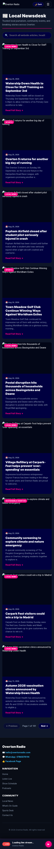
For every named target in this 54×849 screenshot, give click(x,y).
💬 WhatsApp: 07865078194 (15, 757)
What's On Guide (10, 806)
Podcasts (6, 788)
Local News (7, 801)
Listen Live (7, 779)
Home (5, 774)
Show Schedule (9, 783)
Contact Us (7, 815)
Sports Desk (8, 810)
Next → (44, 726)
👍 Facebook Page (11, 761)
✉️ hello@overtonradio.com (16, 752)
